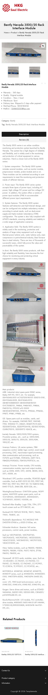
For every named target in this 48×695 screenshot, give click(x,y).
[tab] (24, 134)
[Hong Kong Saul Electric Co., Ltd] (20, 7)
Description (24, 134)
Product (14, 32)
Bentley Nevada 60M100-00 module (42, 83)
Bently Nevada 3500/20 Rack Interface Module (25, 124)
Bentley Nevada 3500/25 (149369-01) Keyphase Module (45, 83)
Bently (12, 120)
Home (6, 32)
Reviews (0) (24, 140)
